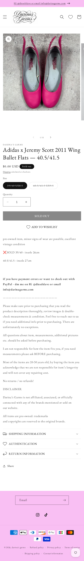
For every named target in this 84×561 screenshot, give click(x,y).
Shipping (7, 172)
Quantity (8, 194)
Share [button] (10, 466)
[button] (5, 17)
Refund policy (37, 547)
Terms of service (72, 547)
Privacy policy (54, 547)
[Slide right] (50, 137)
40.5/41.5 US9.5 (45, 186)
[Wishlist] (70, 17)
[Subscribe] (64, 500)
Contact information (53, 553)
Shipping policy (32, 553)
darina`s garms (19, 547)
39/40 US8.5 (17, 186)
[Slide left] (33, 137)
